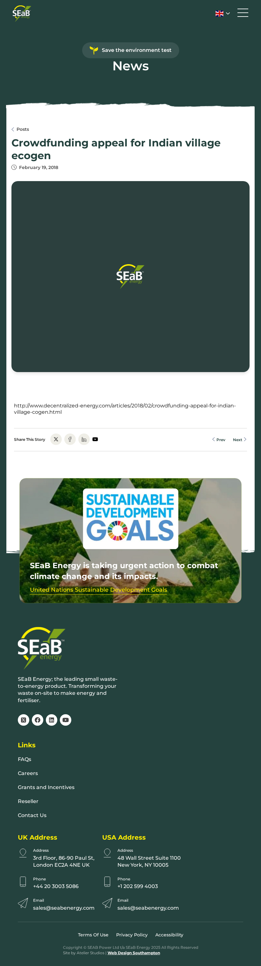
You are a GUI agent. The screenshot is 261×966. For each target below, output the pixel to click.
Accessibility (169, 935)
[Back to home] (22, 13)
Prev (220, 439)
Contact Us (32, 815)
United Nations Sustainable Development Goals (98, 589)
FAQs (24, 759)
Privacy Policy (132, 935)
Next (238, 439)
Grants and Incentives (46, 787)
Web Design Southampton (134, 952)
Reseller (28, 801)
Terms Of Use (93, 935)
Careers (28, 773)
